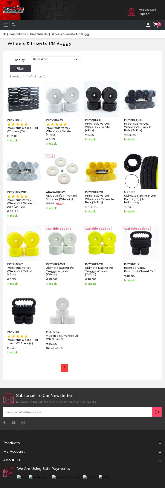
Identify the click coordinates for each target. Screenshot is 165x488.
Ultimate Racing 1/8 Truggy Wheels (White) (60, 271)
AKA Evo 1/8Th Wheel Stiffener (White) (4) (61, 197)
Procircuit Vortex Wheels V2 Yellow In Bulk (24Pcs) (99, 199)
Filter (20, 68)
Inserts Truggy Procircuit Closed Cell (139, 269)
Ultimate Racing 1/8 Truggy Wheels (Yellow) (99, 271)
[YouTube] (15, 423)
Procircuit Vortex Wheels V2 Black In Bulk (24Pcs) (138, 127)
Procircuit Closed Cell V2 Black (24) (22, 129)
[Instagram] (24, 423)
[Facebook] (5, 423)
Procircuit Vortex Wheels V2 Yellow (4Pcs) (19, 271)
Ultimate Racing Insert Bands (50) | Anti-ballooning (140, 199)
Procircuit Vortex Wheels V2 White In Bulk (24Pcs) (21, 203)
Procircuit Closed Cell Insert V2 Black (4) (22, 341)
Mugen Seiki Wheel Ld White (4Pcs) (62, 337)
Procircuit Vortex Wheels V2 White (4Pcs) (58, 131)
